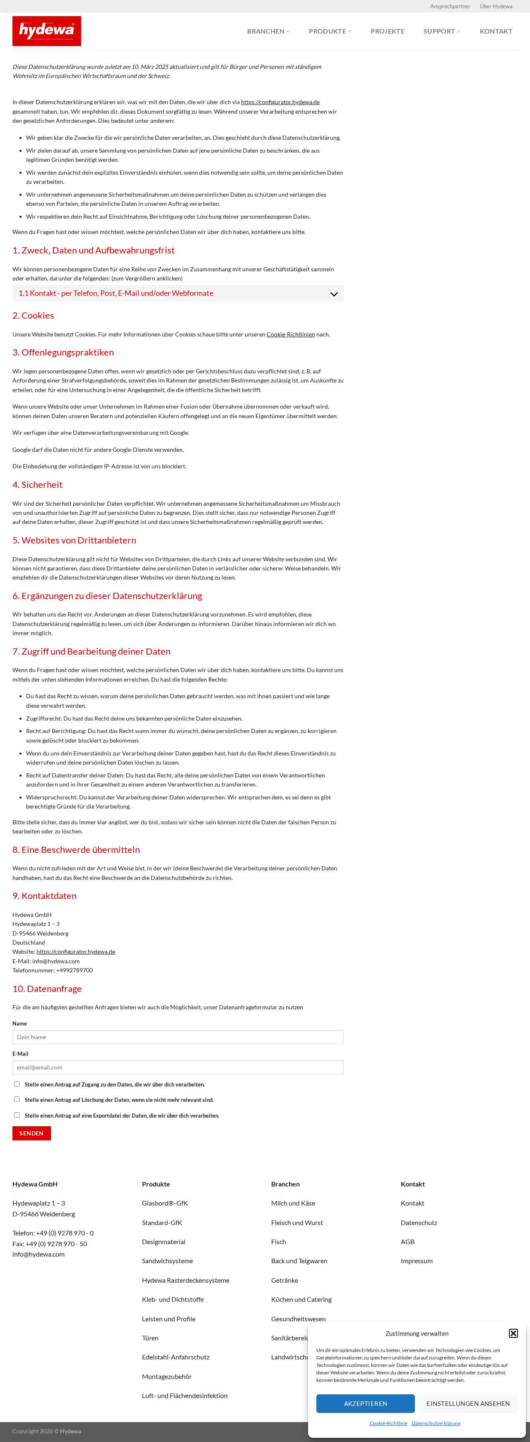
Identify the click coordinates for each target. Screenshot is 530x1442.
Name (19, 1024)
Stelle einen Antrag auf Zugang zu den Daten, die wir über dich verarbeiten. (114, 1085)
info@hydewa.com (38, 1254)
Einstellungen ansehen (468, 1403)
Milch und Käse (293, 1203)
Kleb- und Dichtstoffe (173, 1299)
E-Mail (20, 1054)
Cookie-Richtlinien (291, 334)
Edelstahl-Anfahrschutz (176, 1357)
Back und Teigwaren (299, 1260)
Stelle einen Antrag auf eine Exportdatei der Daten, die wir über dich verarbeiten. (121, 1116)
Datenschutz (419, 1222)
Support (439, 31)
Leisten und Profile (168, 1319)
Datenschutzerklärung (436, 1423)
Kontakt (496, 31)
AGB (407, 1241)
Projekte (388, 31)
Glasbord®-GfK (165, 1203)
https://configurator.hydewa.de (280, 101)
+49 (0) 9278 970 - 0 (65, 1233)
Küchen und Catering (301, 1299)
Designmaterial (164, 1241)
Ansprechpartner (450, 6)
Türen (150, 1338)
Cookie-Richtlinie (388, 1423)
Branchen (265, 31)
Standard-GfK (162, 1222)
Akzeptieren (366, 1403)
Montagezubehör (167, 1376)
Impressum (417, 1260)
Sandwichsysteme (167, 1260)
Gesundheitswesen (298, 1319)
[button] (513, 1333)
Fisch (278, 1241)
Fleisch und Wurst (297, 1222)
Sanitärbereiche (293, 1338)
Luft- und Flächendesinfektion (185, 1395)
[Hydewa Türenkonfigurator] (53, 31)
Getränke (284, 1280)
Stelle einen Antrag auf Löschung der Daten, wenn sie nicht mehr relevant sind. (119, 1100)
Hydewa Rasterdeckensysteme (185, 1280)
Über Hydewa (496, 6)
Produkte (327, 31)
